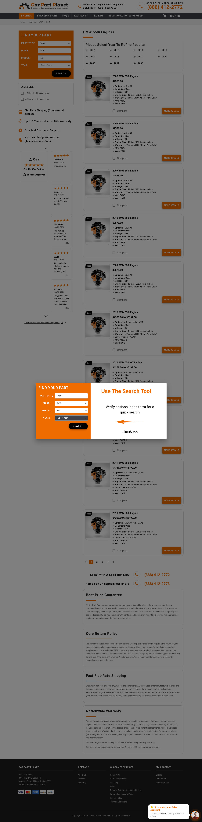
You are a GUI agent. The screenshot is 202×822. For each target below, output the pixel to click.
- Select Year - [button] (63, 418)
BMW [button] (59, 403)
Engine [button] (60, 396)
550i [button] (58, 410)
